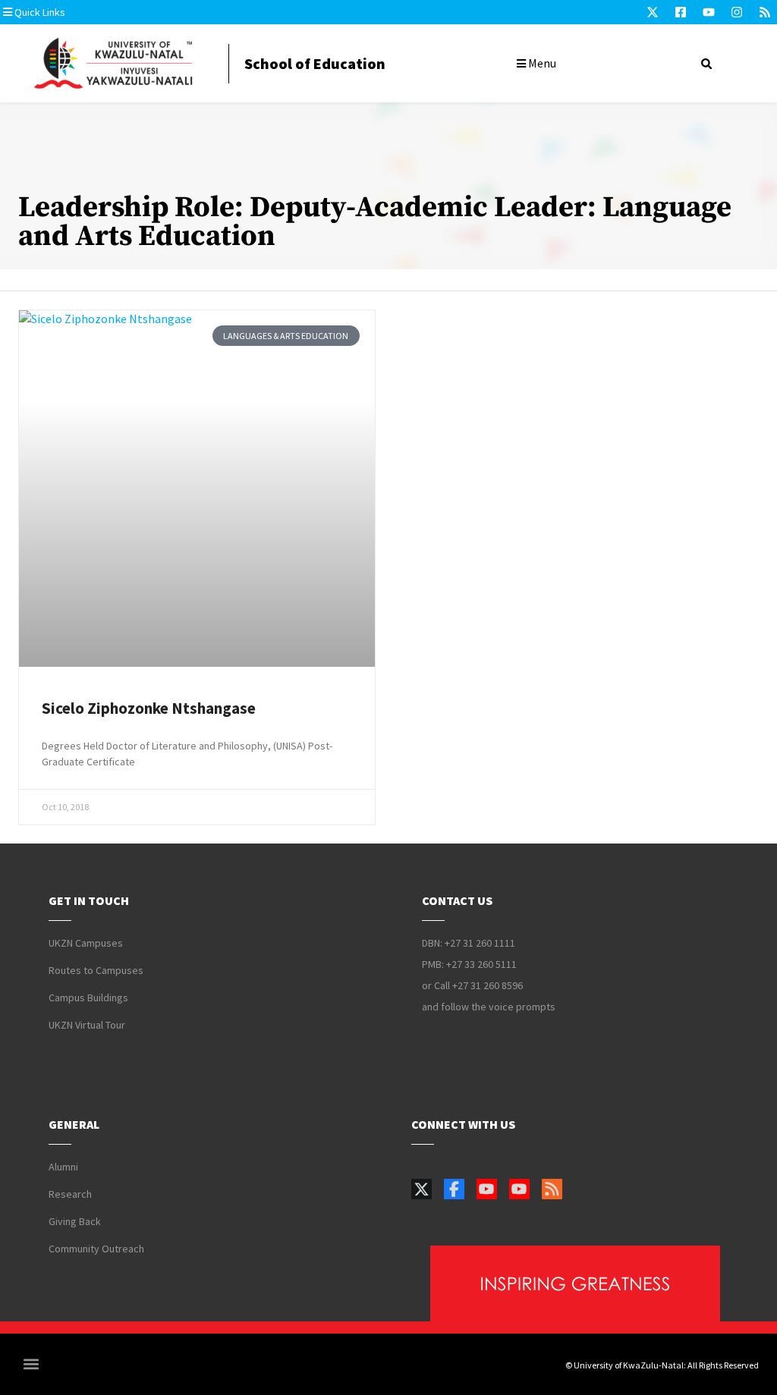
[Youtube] (709, 12)
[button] (95, 12)
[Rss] (765, 12)
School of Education (314, 63)
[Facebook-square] (680, 12)
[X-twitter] (652, 12)
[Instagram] (737, 12)
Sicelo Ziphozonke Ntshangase (149, 708)
